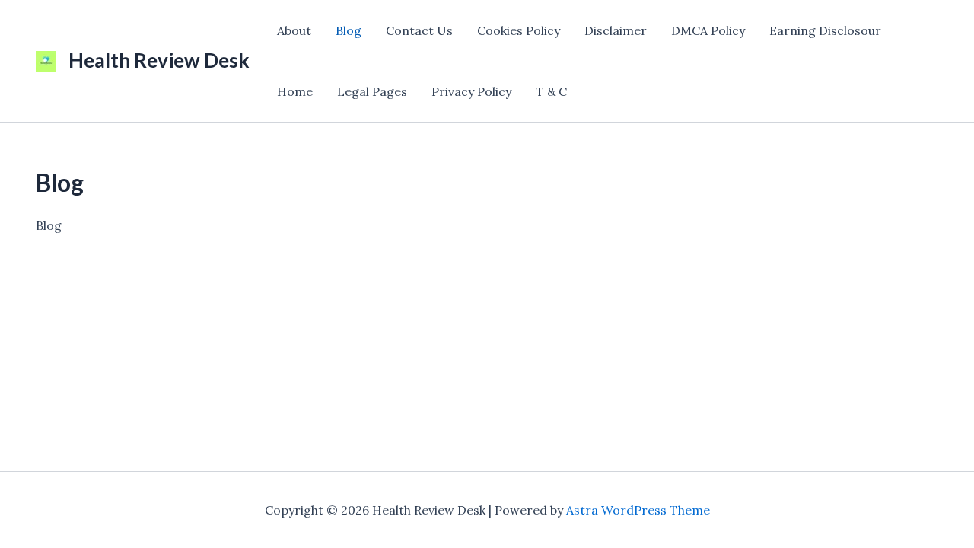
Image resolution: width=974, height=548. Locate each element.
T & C (551, 91)
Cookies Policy (518, 30)
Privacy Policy (471, 91)
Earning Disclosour (825, 30)
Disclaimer (615, 30)
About (294, 30)
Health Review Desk (159, 60)
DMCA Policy (708, 30)
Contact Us (419, 30)
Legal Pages (372, 91)
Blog (348, 30)
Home (295, 91)
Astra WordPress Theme (638, 510)
